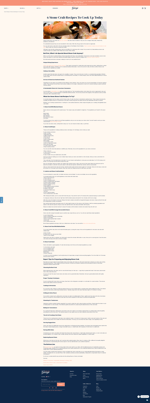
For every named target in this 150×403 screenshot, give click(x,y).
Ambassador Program (87, 396)
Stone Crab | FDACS (47, 364)
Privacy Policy (99, 373)
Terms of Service (99, 378)
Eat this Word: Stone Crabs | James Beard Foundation (55, 362)
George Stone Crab (49, 347)
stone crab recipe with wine (89, 223)
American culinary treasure (93, 57)
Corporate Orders (73, 375)
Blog (84, 395)
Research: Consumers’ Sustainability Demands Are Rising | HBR (57, 360)
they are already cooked (55, 121)
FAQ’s (84, 390)
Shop (5, 8)
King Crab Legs (86, 376)
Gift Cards (85, 387)
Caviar (84, 375)
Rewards (55, 8)
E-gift (84, 389)
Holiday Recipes (99, 390)
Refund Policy (99, 376)
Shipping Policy (99, 375)
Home (5, 11)
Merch (84, 378)
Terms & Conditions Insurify (101, 379)
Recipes (8, 11)
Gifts (38, 8)
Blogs (22, 8)
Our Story (71, 373)
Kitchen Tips (98, 389)
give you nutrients (64, 40)
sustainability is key (55, 91)
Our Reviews (85, 393)
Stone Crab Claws (86, 373)
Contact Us (85, 386)
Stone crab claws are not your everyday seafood (54, 65)
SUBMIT (61, 384)
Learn (97, 386)
